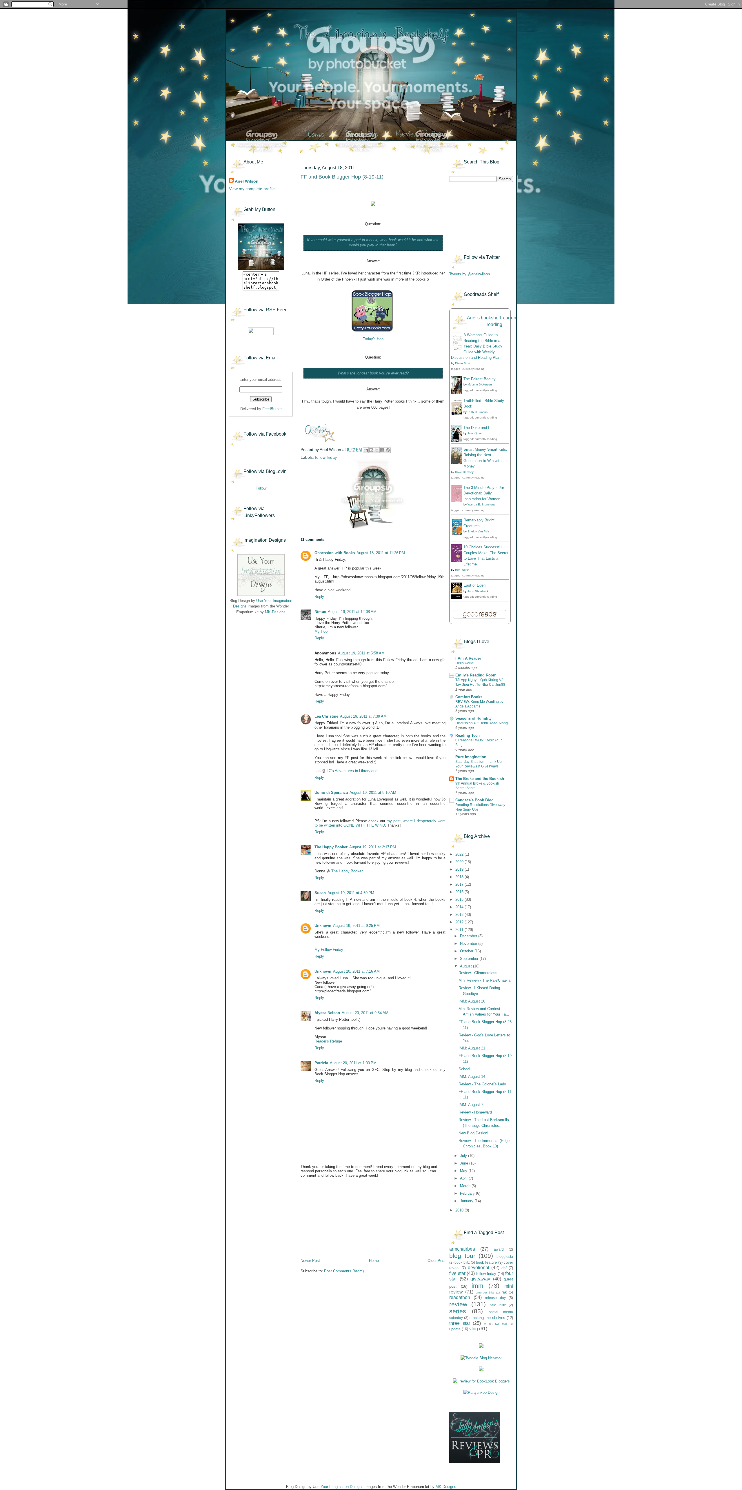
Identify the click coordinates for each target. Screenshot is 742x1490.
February (468, 1193)
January (467, 1201)
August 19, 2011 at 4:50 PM (351, 893)
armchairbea (462, 1249)
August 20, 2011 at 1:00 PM (353, 1063)
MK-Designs (275, 612)
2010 (460, 1210)
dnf (504, 1268)
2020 (460, 862)
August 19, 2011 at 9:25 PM (356, 925)
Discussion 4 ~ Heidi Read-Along (481, 723)
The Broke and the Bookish (479, 778)
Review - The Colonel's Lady (482, 1084)
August (466, 966)
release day (495, 1298)
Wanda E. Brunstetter (482, 504)
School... (466, 1069)
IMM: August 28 (472, 1001)
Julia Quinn (475, 433)
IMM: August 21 (472, 1048)
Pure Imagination (470, 757)
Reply (319, 596)
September (469, 958)
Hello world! (464, 663)
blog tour (462, 1255)
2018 (460, 877)
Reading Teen (467, 735)
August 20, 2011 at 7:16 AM (356, 971)
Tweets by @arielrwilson (469, 274)
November (469, 943)
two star (501, 1323)
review (458, 1304)
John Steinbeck (478, 591)
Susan (320, 893)
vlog (473, 1328)
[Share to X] (377, 450)
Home (374, 1260)
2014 (460, 907)
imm (477, 1285)
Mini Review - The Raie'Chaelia (484, 980)
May (464, 1171)
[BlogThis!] (371, 450)
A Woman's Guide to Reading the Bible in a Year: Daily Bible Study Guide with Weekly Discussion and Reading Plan (476, 346)
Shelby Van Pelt (478, 531)
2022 (460, 854)
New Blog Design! (473, 1133)
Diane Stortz (463, 363)
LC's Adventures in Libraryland (352, 771)
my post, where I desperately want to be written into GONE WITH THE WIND (379, 823)
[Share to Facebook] (382, 450)
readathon (459, 1297)
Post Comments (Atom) (344, 1271)
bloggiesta (505, 1256)
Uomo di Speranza (331, 792)
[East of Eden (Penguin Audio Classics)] (458, 597)
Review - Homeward (475, 1112)
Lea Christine (326, 716)
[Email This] (366, 450)
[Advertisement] (258, 655)
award (499, 1249)
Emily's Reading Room (476, 675)
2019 (460, 869)
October (467, 951)
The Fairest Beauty (479, 379)
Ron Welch (462, 569)
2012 (460, 922)
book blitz (462, 1262)
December (469, 936)
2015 (460, 899)
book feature (486, 1262)
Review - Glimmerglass (478, 973)
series (457, 1311)
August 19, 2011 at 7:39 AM (363, 716)
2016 (460, 892)
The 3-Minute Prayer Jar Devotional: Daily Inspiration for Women (483, 493)
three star (459, 1323)
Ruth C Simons (478, 412)
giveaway (480, 1278)
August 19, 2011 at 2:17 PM (372, 847)
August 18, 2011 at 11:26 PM (381, 553)
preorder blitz (485, 1292)
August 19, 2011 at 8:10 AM (373, 792)
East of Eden (474, 585)
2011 (460, 929)
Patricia (321, 1063)
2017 (460, 884)
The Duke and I (476, 427)
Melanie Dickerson (480, 384)
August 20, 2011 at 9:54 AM (365, 1013)
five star (457, 1273)
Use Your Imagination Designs (338, 1486)
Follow (261, 488)
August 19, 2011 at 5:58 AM (361, 653)
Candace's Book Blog (474, 800)
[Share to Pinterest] (388, 450)
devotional (478, 1267)
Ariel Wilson (247, 181)
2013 (460, 914)
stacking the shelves (487, 1318)
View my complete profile (252, 188)
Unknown (322, 925)
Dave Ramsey (464, 472)
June (464, 1163)
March (466, 1186)
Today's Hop (373, 339)
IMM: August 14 (472, 1076)
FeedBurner (272, 409)
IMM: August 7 (471, 1105)
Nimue (320, 612)
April (464, 1178)
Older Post (436, 1260)
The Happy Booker (331, 847)
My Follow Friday (328, 949)
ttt (485, 1323)
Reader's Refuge (328, 1041)
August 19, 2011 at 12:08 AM (352, 612)
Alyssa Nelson (327, 1013)
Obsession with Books (334, 553)
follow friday (326, 457)
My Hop (321, 631)
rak (504, 1292)
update (455, 1329)
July (464, 1156)
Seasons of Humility (473, 718)
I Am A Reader (468, 658)
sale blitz (498, 1305)
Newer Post (310, 1260)
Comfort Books (468, 697)
